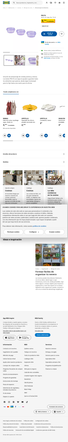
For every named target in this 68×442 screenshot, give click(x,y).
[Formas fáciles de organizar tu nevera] (50, 255)
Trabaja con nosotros (30, 352)
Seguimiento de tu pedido (10, 352)
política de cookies (39, 226)
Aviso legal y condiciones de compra (12, 421)
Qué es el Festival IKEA (30, 396)
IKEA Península (28, 386)
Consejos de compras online (11, 365)
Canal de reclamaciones (42, 427)
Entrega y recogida (51, 352)
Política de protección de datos (11, 424)
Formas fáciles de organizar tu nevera (45, 273)
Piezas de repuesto (8, 384)
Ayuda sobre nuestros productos (12, 362)
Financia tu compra (51, 369)
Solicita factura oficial (9, 359)
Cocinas (19, 7)
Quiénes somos (28, 348)
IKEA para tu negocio (30, 369)
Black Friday (27, 389)
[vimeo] (17, 402)
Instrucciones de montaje (10, 381)
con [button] (52, 43)
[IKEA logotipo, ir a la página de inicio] (6, 2)
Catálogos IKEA (28, 359)
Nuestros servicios (51, 348)
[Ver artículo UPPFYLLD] (30, 107)
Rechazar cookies (13, 232)
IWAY (25, 393)
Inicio (4, 7)
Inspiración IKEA (28, 362)
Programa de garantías (9, 378)
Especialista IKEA (50, 359)
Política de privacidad (26, 424)
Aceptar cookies (54, 232)
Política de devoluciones (57, 427)
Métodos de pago (8, 355)
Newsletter (27, 379)
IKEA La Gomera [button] (42, 411)
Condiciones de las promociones (42, 424)
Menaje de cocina (28, 7)
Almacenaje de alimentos (41, 7)
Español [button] (59, 411)
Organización (45, 269)
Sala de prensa (28, 382)
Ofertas (26, 365)
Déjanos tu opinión (8, 396)
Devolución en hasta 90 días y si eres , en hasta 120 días (53, 57)
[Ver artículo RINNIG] (11, 107)
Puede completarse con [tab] (11, 92)
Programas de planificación (53, 365)
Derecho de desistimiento (10, 374)
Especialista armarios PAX (53, 362)
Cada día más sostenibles (31, 372)
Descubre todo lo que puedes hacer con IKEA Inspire (14, 332)
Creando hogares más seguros (33, 376)
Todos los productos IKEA (31, 355)
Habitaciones (11, 7)
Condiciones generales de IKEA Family (45, 430)
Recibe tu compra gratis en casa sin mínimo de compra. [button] (53, 53)
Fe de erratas (7, 393)
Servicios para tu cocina (52, 355)
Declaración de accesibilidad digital (25, 430)
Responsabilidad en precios (10, 427)
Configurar (33, 232)
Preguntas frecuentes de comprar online (12, 370)
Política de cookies (28, 421)
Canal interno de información (26, 427)
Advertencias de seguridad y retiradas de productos (11, 389)
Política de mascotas (8, 430)
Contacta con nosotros (10, 348)
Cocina (37, 269)
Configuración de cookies (41, 421)
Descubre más (39, 331)
